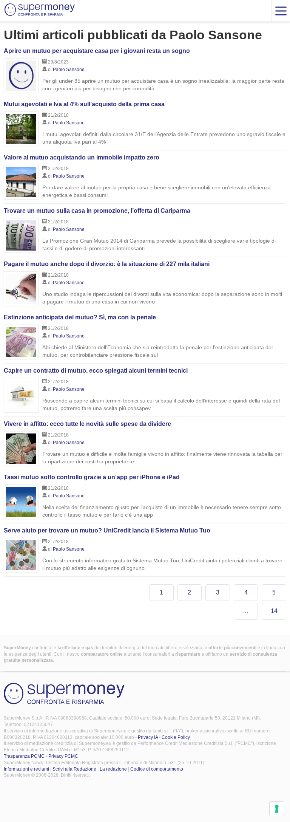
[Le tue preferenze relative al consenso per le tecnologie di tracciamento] (277, 809)
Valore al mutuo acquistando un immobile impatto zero (81, 157)
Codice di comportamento (156, 769)
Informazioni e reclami (26, 769)
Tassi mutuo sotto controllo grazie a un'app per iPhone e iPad (92, 477)
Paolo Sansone (69, 69)
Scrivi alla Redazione (74, 769)
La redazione (113, 769)
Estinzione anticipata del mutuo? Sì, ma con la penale (80, 317)
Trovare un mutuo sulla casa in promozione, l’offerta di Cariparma (97, 210)
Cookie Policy (176, 737)
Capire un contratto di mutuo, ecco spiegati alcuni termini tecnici (96, 370)
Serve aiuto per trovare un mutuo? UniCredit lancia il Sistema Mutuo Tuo (107, 530)
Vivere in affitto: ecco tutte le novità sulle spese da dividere (87, 424)
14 (274, 611)
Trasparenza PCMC (24, 756)
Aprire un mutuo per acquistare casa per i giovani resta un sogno (97, 51)
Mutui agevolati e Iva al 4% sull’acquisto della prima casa (84, 104)
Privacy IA (148, 737)
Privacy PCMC (63, 756)
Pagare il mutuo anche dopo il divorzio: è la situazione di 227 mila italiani (107, 264)
